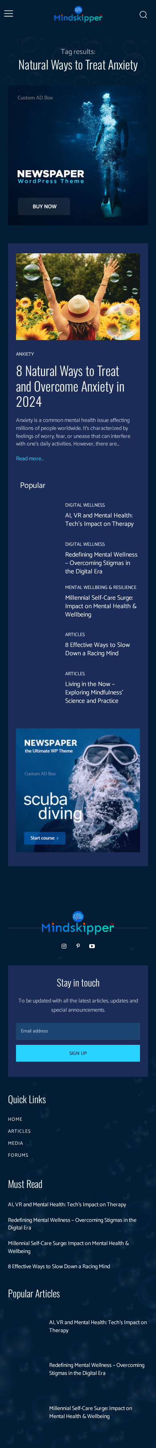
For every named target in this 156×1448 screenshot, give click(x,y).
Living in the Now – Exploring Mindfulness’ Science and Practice (94, 692)
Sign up (78, 1053)
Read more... (30, 459)
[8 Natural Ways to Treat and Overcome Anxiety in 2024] (78, 296)
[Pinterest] (78, 946)
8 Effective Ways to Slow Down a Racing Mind (97, 649)
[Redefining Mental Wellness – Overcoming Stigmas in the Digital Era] (34, 559)
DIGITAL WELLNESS (85, 505)
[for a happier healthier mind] (78, 14)
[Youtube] (92, 946)
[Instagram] (64, 946)
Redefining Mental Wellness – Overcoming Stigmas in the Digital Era (101, 563)
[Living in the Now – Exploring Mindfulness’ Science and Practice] (34, 688)
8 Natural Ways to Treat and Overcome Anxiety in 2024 (70, 385)
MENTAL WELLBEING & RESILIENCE (100, 587)
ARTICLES (75, 635)
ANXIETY (25, 354)
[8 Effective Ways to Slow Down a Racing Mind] (34, 645)
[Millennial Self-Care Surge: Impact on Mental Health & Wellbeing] (34, 602)
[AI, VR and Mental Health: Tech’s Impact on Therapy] (34, 516)
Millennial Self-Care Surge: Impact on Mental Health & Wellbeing (101, 606)
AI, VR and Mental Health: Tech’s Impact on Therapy (99, 519)
